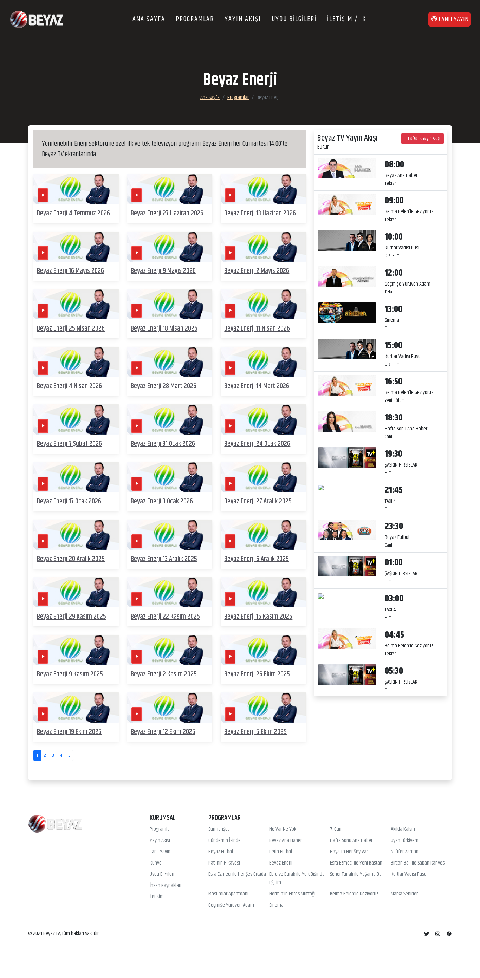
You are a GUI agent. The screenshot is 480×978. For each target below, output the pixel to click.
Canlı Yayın (160, 852)
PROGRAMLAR (195, 19)
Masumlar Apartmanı (228, 894)
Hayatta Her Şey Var (349, 852)
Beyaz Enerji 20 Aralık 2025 (71, 559)
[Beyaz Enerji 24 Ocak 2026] (263, 419)
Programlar (238, 97)
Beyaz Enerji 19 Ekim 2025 (69, 731)
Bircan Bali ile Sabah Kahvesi (418, 863)
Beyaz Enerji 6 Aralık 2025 (256, 559)
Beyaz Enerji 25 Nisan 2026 (71, 328)
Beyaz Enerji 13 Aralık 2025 (164, 559)
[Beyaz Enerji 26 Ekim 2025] (263, 650)
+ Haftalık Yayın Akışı (422, 138)
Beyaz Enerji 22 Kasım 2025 (165, 616)
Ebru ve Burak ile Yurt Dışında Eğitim (297, 878)
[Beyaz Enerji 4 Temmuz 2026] (76, 188)
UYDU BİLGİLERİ (294, 19)
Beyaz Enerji (280, 863)
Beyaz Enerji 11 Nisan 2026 (257, 328)
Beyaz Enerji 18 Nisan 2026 (164, 328)
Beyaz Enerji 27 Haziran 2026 (167, 213)
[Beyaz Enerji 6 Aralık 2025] (263, 534)
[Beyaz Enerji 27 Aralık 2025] (263, 476)
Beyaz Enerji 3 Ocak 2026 (162, 501)
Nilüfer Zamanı (405, 852)
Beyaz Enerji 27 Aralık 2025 (258, 501)
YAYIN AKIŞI (243, 19)
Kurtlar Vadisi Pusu (409, 874)
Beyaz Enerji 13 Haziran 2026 (260, 213)
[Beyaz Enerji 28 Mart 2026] (170, 361)
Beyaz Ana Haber (285, 840)
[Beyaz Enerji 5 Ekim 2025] (263, 707)
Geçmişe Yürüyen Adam (231, 905)
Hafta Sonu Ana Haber (351, 840)
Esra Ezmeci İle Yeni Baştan (356, 863)
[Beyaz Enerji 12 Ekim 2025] (170, 707)
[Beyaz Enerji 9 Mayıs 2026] (170, 246)
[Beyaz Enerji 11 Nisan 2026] (263, 304)
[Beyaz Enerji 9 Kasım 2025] (76, 650)
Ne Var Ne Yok (282, 829)
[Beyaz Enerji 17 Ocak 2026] (76, 476)
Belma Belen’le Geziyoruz (354, 894)
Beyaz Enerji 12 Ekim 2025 (163, 731)
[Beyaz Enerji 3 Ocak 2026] (170, 476)
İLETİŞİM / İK (346, 19)
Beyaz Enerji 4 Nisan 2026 (69, 386)
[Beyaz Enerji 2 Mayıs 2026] (263, 246)
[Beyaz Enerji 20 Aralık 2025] (76, 534)
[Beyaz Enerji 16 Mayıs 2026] (76, 246)
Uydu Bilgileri (162, 874)
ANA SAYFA (148, 19)
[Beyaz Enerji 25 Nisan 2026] (76, 304)
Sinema (276, 905)
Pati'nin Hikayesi (224, 863)
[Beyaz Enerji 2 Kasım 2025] (170, 650)
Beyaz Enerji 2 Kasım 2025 (164, 674)
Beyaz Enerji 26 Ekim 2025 (257, 674)
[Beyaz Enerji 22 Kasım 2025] (170, 592)
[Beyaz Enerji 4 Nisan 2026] (76, 361)
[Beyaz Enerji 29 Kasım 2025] (76, 592)
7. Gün (336, 829)
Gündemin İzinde (224, 840)
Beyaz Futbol (220, 852)
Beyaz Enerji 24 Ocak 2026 (257, 443)
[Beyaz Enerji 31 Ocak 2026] (170, 419)
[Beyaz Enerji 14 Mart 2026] (263, 361)
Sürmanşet (218, 829)
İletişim (157, 897)
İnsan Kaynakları (165, 885)
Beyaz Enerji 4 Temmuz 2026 (73, 213)
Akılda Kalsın (403, 829)
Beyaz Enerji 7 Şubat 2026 (69, 443)
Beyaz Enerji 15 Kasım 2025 (258, 616)
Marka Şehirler (404, 894)
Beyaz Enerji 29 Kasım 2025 (71, 616)
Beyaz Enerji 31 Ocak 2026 (163, 443)
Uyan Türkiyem (405, 840)
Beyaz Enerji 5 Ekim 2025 (255, 731)
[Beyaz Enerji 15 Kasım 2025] (263, 592)
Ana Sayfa (210, 97)
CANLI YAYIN (452, 19)
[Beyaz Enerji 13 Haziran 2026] (263, 188)
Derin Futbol (280, 852)
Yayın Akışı (160, 840)
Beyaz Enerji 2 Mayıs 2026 (256, 271)
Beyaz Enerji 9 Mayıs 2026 (163, 271)
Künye (156, 863)
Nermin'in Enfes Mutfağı (292, 894)
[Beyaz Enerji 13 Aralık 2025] (170, 534)
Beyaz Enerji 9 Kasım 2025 (70, 674)
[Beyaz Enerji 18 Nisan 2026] (170, 304)
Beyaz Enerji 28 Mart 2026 (163, 386)
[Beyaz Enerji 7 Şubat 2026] (76, 419)
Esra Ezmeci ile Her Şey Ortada (237, 874)
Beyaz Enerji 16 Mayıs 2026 (70, 271)
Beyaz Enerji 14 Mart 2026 (256, 386)
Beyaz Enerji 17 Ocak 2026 (69, 501)
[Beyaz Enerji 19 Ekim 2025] (76, 707)
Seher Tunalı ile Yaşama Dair (357, 874)
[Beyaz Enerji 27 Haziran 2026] (170, 188)
